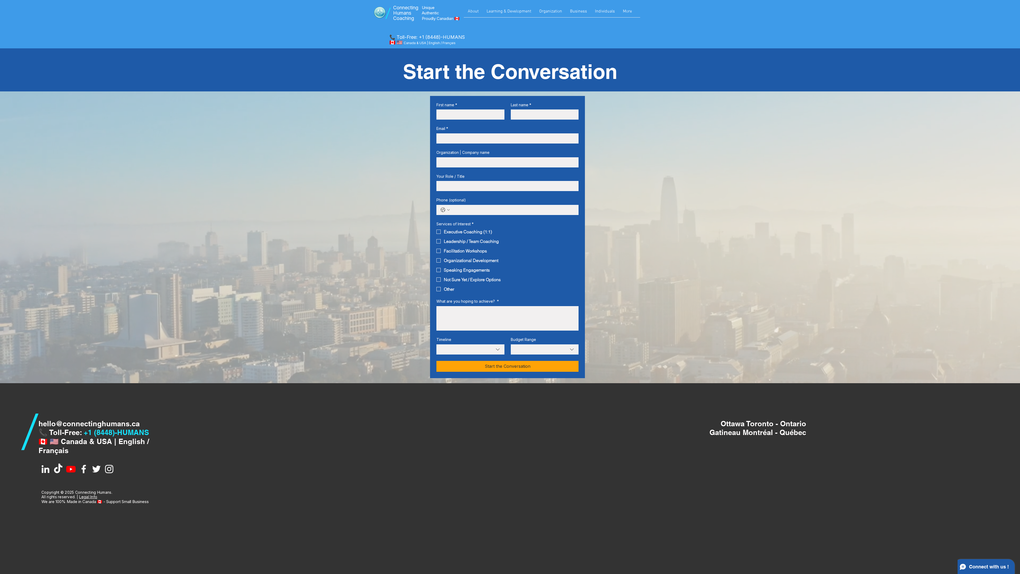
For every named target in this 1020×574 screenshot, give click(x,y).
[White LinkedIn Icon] (45, 469)
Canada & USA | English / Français (430, 43)
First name (446, 105)
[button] (473, 13)
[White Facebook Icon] (83, 469)
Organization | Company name (463, 152)
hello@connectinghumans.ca (89, 423)
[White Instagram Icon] (109, 469)
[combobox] (470, 349)
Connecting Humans (405, 10)
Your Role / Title (450, 176)
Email (442, 128)
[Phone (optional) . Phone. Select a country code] (445, 210)
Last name (521, 105)
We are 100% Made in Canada (69, 501)
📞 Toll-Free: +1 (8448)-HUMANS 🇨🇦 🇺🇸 (427, 39)
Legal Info (88, 497)
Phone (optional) (451, 200)
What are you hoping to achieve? (467, 301)
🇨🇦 (99, 501)
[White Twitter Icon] (96, 469)
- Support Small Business (125, 501)
